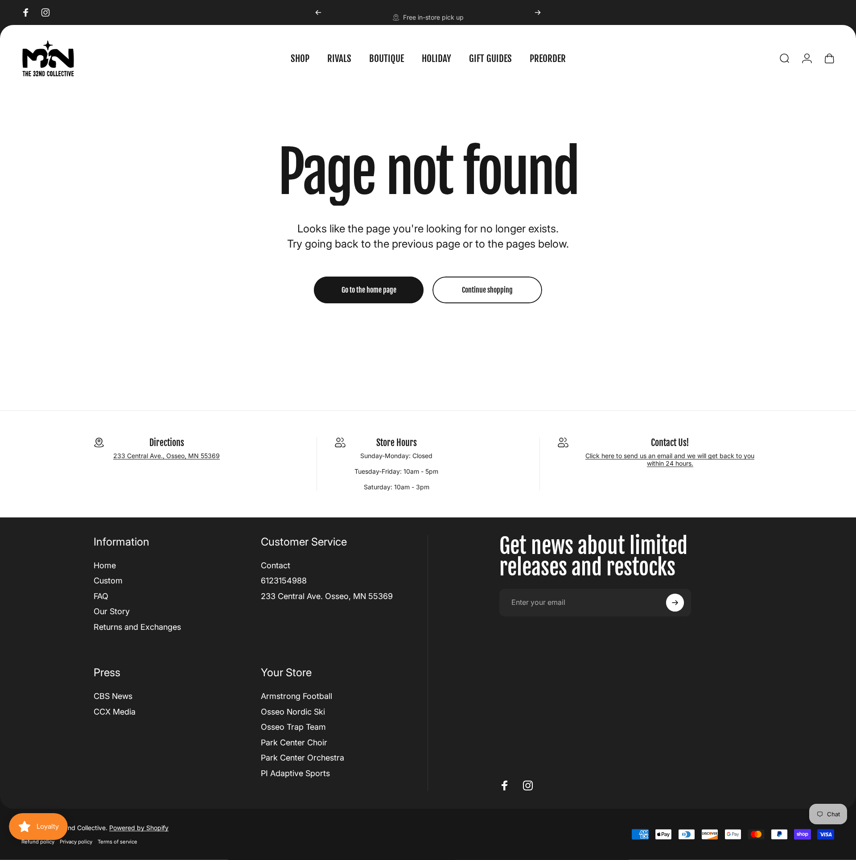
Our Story (112, 611)
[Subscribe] (675, 603)
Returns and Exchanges (137, 627)
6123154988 (284, 580)
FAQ (101, 596)
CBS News (113, 696)
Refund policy (37, 842)
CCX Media (115, 711)
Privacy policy (76, 842)
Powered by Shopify (139, 827)
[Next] (537, 12)
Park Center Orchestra (302, 757)
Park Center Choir (294, 742)
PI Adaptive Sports (295, 773)
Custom (108, 580)
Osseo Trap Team (293, 727)
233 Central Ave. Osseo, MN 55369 (327, 596)
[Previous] (318, 12)
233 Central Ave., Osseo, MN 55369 (166, 455)
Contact (275, 565)
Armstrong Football (296, 696)
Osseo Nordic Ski (293, 711)
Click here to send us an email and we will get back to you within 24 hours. (669, 459)
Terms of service (117, 842)
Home (105, 565)
